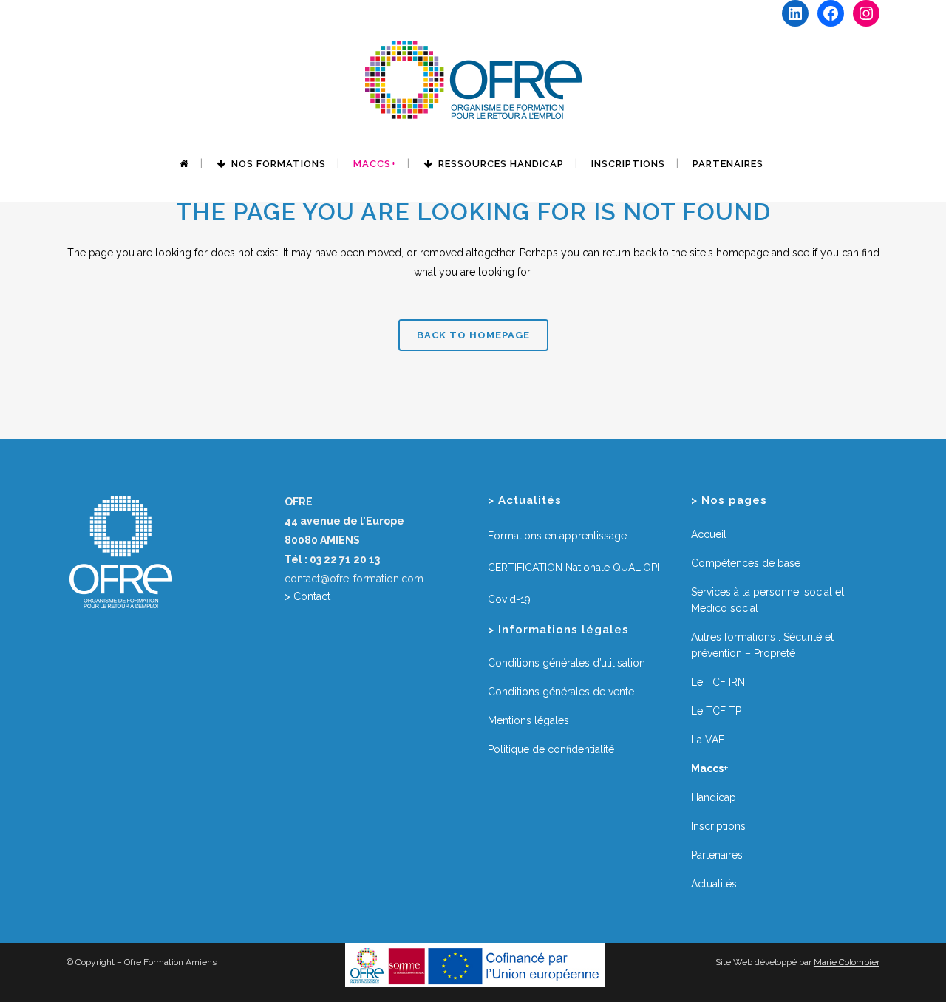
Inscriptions (718, 826)
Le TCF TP (716, 711)
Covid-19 (509, 599)
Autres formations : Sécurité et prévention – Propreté (762, 645)
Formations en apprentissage (557, 536)
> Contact (307, 596)
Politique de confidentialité (551, 749)
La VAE (707, 740)
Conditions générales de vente (561, 692)
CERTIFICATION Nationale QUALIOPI (573, 567)
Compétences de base (745, 563)
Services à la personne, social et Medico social (767, 600)
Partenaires (717, 855)
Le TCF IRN (718, 682)
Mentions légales (528, 720)
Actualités (714, 884)
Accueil (708, 534)
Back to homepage (473, 335)
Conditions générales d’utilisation (566, 663)
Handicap (713, 797)
